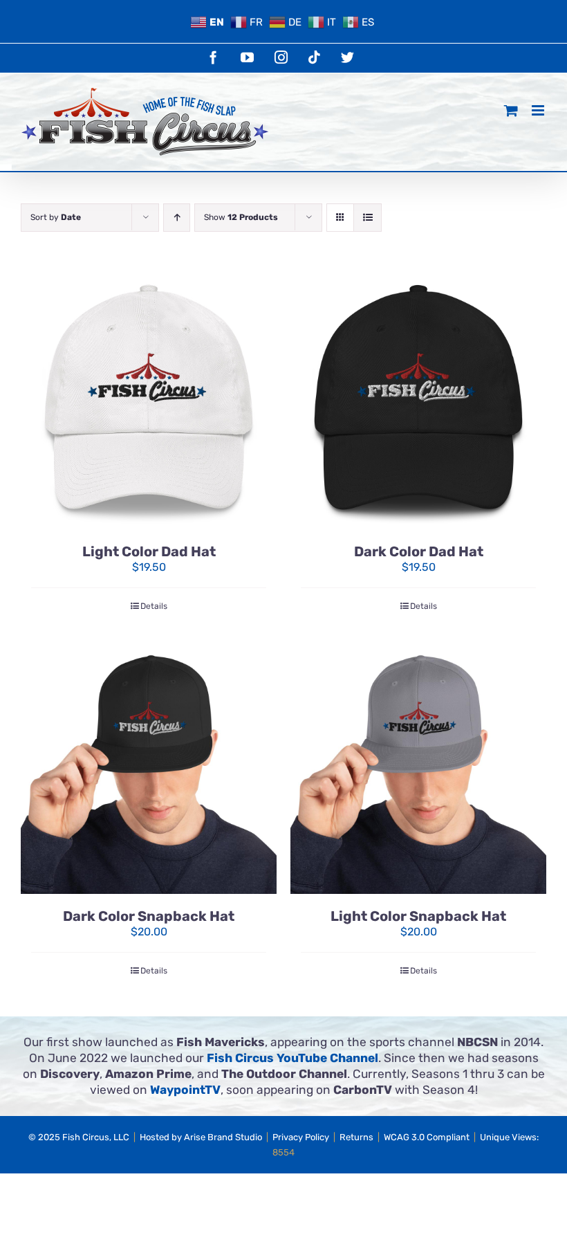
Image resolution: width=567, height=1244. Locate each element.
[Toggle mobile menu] (539, 110)
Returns (356, 1137)
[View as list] (367, 217)
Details (153, 606)
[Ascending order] (176, 217)
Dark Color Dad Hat (418, 551)
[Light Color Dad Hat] (149, 401)
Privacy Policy (300, 1137)
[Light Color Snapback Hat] (418, 766)
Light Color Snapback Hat (418, 916)
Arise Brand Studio (223, 1137)
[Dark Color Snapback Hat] (149, 766)
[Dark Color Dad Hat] (418, 401)
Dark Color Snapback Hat (148, 916)
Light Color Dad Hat (149, 551)
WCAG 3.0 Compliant (427, 1137)
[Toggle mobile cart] (511, 110)
